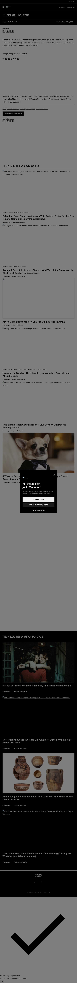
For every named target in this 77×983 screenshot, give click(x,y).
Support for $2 (38, 499)
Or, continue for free (39, 510)
